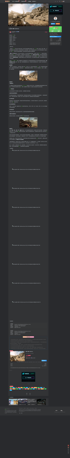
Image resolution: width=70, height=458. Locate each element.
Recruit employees (32, 408)
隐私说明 (28, 408)
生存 (30, 54)
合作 (10, 88)
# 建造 (29, 387)
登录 (53, 23)
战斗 (33, 67)
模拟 (14, 48)
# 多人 (27, 387)
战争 (26, 85)
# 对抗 (32, 387)
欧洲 (14, 54)
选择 (37, 55)
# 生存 (19, 387)
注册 (58, 23)
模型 (12, 51)
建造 (21, 106)
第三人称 (16, 60)
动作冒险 (12, 386)
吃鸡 (21, 86)
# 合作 (21, 387)
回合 (19, 146)
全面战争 (24, 85)
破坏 (23, 115)
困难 (18, 131)
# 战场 (38, 387)
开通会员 (63, 1)
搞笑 (13, 101)
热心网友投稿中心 (13, 31)
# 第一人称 (35, 387)
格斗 (23, 67)
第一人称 (12, 60)
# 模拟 (16, 387)
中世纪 (36, 48)
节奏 (41, 67)
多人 (25, 66)
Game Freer (24, 409)
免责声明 (25, 408)
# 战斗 (11, 387)
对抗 (37, 138)
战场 (37, 66)
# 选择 (13, 387)
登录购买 (44, 360)
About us (36, 408)
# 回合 (41, 387)
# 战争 (24, 387)
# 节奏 (44, 387)
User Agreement (21, 408)
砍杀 (39, 53)
